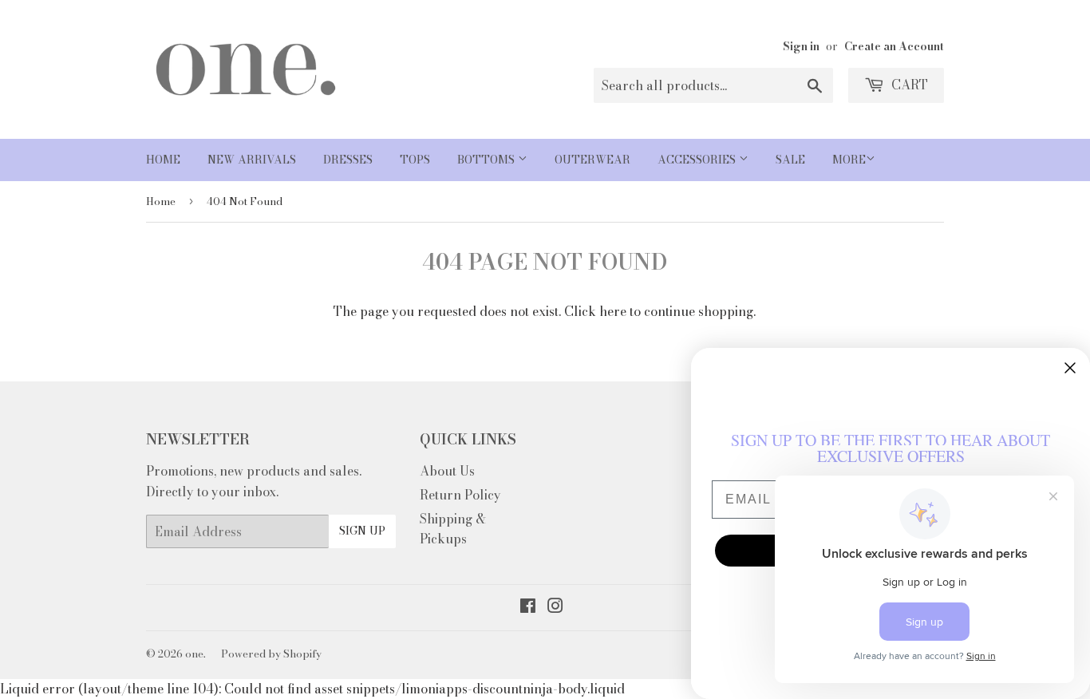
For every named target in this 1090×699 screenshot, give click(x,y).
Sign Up (362, 530)
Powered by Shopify (271, 653)
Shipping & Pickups (453, 529)
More (849, 159)
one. (195, 653)
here (612, 311)
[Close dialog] (1070, 368)
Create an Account (894, 46)
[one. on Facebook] (527, 607)
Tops (415, 159)
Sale (790, 159)
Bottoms (487, 159)
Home (163, 159)
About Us (447, 470)
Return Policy (460, 494)
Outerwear (592, 159)
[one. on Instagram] (555, 607)
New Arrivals (251, 159)
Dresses (348, 159)
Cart (908, 84)
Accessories (698, 159)
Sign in (801, 46)
